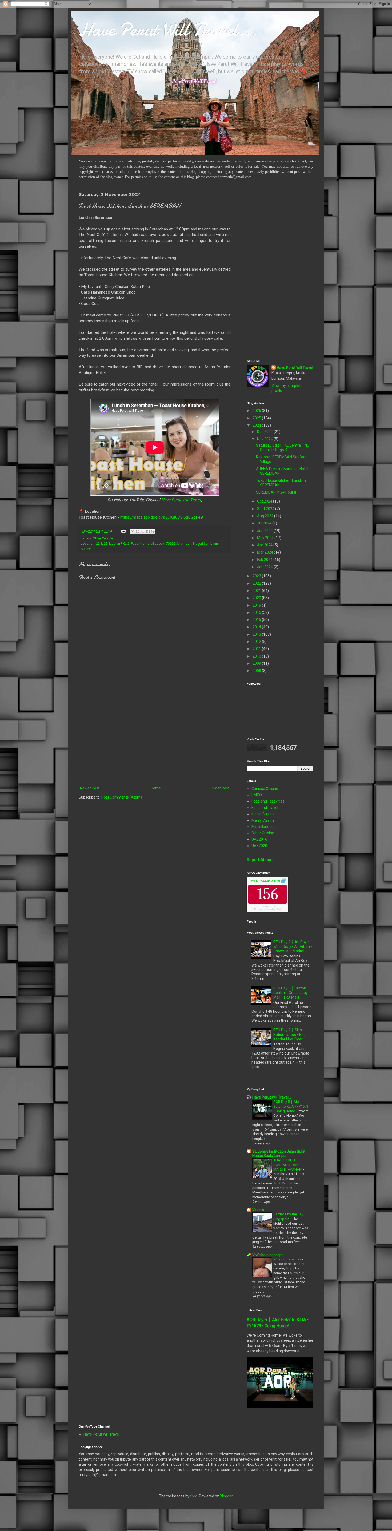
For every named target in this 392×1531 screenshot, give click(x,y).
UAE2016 (259, 839)
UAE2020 (259, 846)
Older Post (220, 788)
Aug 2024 (265, 516)
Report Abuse (260, 859)
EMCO (256, 795)
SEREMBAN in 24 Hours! (276, 492)
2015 (257, 620)
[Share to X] (142, 531)
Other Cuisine (103, 538)
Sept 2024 (266, 509)
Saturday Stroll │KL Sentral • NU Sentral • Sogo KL (282, 447)
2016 (257, 612)
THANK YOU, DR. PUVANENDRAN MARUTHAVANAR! (288, 1164)
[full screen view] (283, 881)
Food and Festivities (268, 801)
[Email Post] (123, 531)
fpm (193, 1496)
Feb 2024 (265, 560)
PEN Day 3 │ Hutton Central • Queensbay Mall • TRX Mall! (290, 992)
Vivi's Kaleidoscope (268, 1255)
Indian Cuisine (263, 814)
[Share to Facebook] (147, 531)
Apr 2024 (265, 545)
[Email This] (132, 531)
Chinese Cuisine (264, 789)
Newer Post (89, 788)
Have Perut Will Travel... (168, 29)
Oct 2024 (265, 501)
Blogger (226, 1496)
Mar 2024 (265, 552)
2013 (257, 634)
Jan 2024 (265, 567)
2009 (257, 663)
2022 (257, 583)
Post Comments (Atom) (121, 797)
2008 (257, 670)
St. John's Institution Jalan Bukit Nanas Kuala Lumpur (278, 1153)
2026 (257, 410)
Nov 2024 (265, 439)
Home (156, 788)
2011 (257, 649)
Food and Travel (264, 807)
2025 (257, 418)
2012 (257, 641)
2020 (257, 598)
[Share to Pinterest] (152, 531)
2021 (257, 590)
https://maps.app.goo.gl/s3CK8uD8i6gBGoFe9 (161, 517)
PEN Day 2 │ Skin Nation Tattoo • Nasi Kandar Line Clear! (289, 1034)
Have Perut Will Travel (181, 500)
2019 (257, 605)
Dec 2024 (265, 432)
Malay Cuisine (263, 820)
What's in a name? (287, 1259)
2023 (257, 576)
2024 (257, 425)
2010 (257, 656)
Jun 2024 (265, 530)
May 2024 (265, 538)
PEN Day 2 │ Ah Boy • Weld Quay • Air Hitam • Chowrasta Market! (292, 946)
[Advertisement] (155, 741)
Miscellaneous (263, 826)
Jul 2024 (264, 523)
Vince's (258, 1210)
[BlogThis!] (137, 531)
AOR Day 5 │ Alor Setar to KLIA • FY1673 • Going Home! (290, 1106)
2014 (257, 627)
